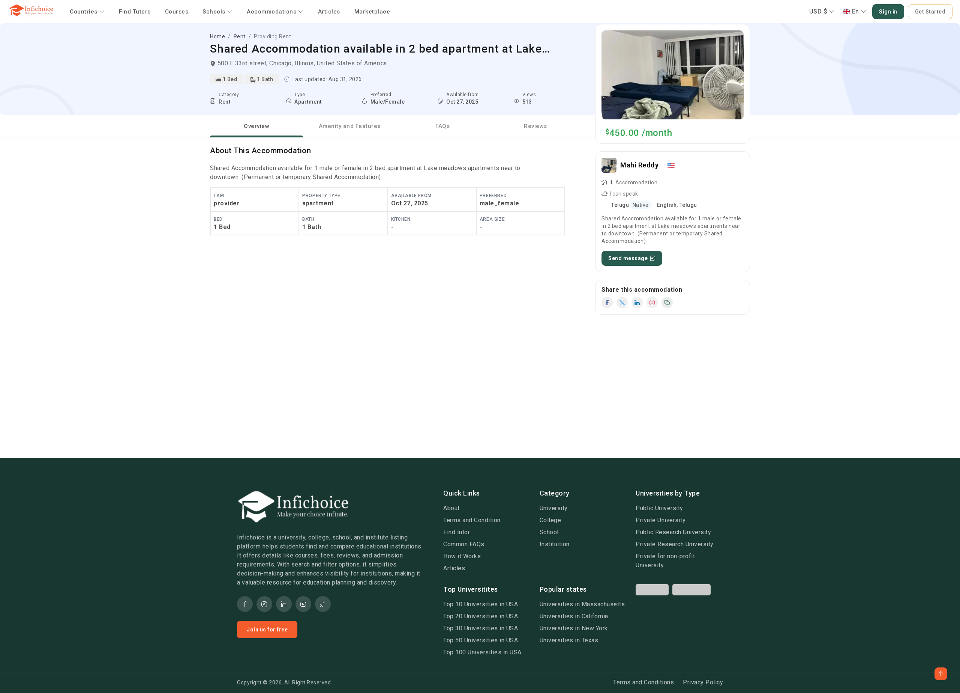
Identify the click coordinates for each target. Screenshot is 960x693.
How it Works (462, 556)
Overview (256, 126)
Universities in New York (574, 628)
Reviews (535, 126)
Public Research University (673, 532)
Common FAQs (463, 544)
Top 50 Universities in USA (480, 640)
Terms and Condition (472, 520)
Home (217, 36)
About (451, 508)
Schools (213, 11)
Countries (84, 11)
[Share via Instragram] (652, 302)
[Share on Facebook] (607, 302)
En (855, 11)
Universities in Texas (569, 640)
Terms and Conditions (643, 682)
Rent (240, 36)
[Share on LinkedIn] (637, 302)
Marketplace (372, 11)
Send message (628, 258)
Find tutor (456, 532)
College (550, 520)
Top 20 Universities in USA (480, 616)
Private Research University (675, 544)
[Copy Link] (667, 302)
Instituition (555, 544)
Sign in (888, 12)
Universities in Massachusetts (582, 604)
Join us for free (267, 630)
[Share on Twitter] (622, 302)
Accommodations (271, 11)
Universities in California (574, 616)
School (549, 532)
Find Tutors (135, 11)
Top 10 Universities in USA (480, 604)
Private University (661, 520)
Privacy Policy (703, 682)
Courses (177, 11)
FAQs (442, 126)
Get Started (930, 12)
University (554, 508)
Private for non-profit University (665, 561)
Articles (329, 11)
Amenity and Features (350, 126)
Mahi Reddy (639, 165)
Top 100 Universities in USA (482, 652)
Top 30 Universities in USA (480, 628)
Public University (659, 508)
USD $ (818, 11)
